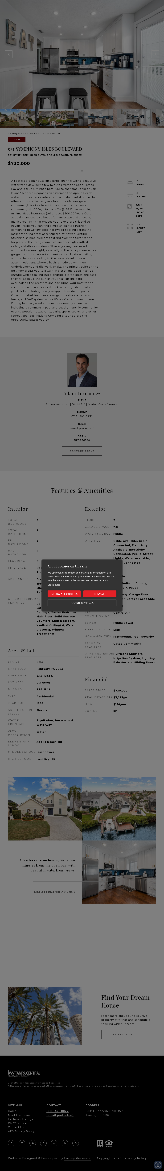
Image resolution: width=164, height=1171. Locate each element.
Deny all (100, 594)
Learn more (54, 584)
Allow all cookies (64, 594)
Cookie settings (82, 603)
